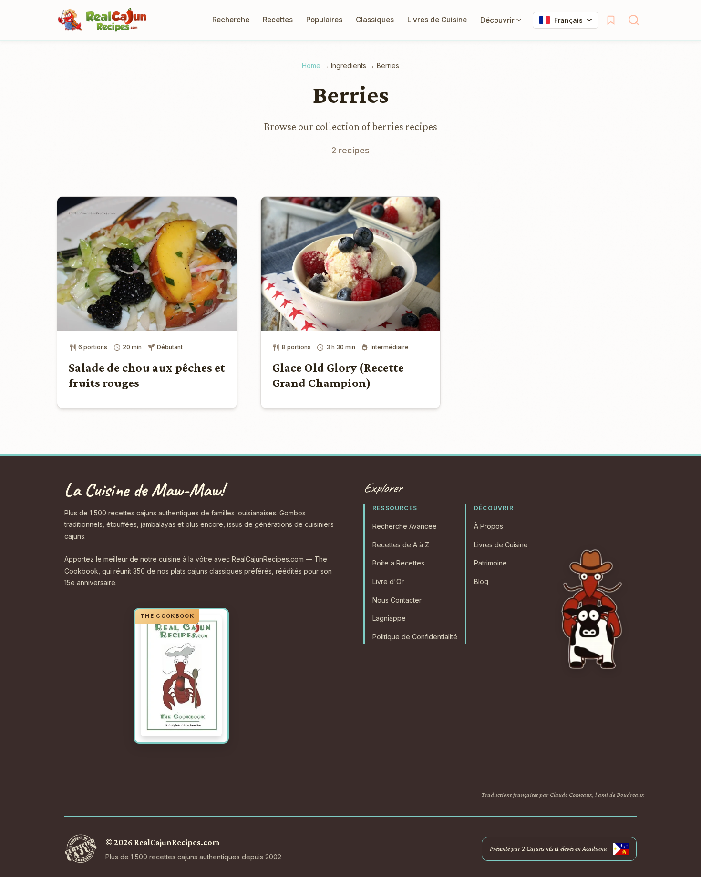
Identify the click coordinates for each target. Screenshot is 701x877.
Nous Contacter (397, 600)
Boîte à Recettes (398, 563)
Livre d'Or (388, 581)
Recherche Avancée (404, 526)
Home (311, 65)
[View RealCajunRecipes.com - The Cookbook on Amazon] (181, 676)
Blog (481, 581)
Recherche (230, 19)
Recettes (278, 19)
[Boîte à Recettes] (610, 20)
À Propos (488, 526)
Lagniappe (389, 618)
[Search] (633, 20)
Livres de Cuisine (437, 19)
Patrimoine (490, 563)
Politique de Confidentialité (414, 637)
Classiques (375, 19)
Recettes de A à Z (400, 545)
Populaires (324, 19)
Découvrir (497, 20)
